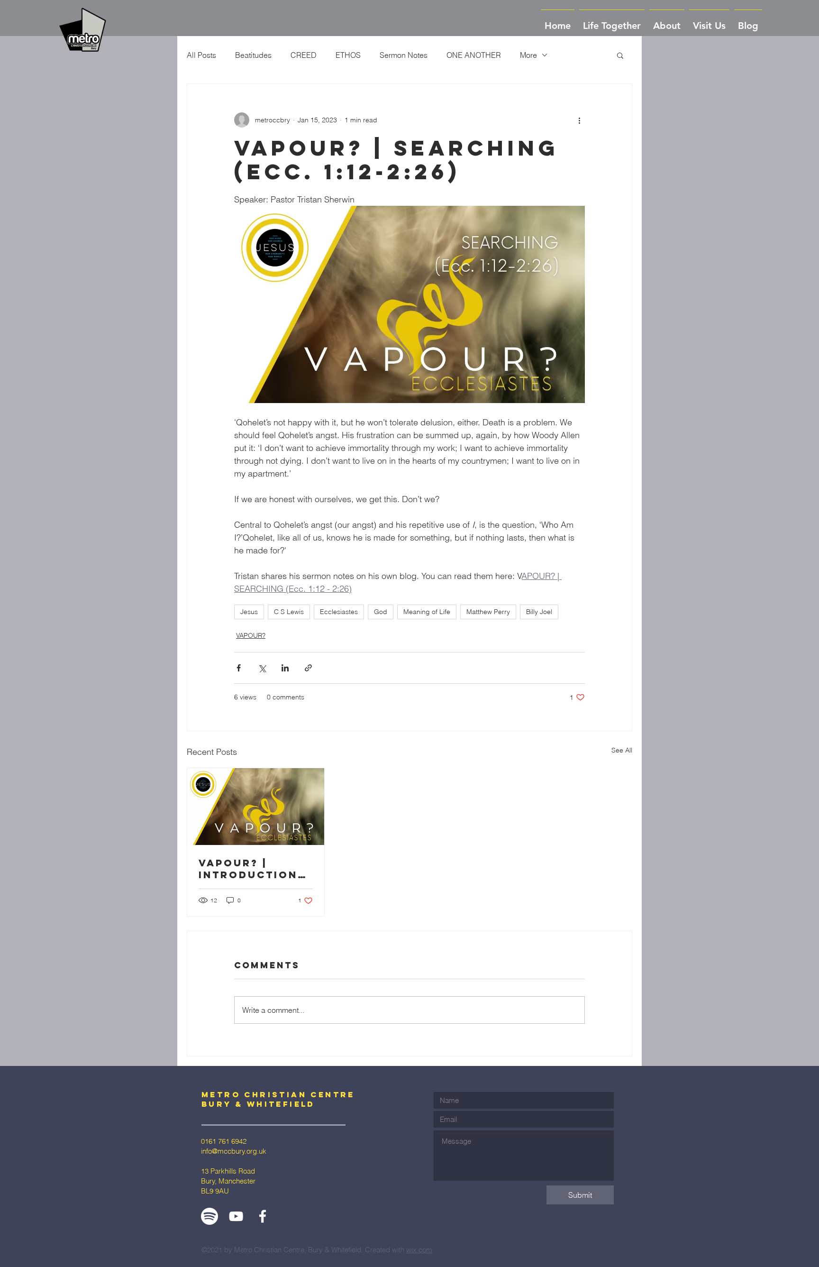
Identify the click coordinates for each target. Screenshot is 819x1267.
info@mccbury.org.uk (233, 1151)
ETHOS (348, 55)
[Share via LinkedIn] (285, 667)
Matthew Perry (488, 611)
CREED (304, 55)
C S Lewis (289, 611)
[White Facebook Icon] (262, 1216)
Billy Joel (539, 611)
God (380, 611)
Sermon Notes (404, 55)
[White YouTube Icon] (236, 1216)
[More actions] (579, 120)
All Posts (201, 55)
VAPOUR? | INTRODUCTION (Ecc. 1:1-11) (248, 869)
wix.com (419, 1249)
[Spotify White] (209, 1216)
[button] (667, 21)
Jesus (249, 611)
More (528, 55)
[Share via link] (308, 667)
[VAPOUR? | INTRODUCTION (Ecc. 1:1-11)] (255, 806)
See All (621, 750)
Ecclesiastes (339, 611)
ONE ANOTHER (473, 55)
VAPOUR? (250, 635)
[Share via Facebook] (238, 667)
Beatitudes (253, 55)
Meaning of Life (426, 611)
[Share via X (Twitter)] (261, 667)
